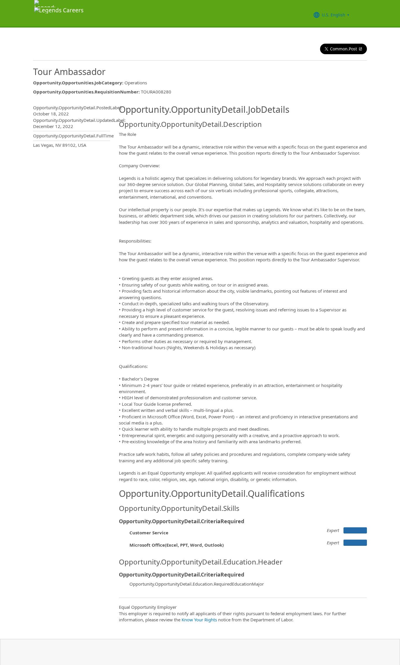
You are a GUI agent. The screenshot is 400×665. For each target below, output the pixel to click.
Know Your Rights (199, 620)
